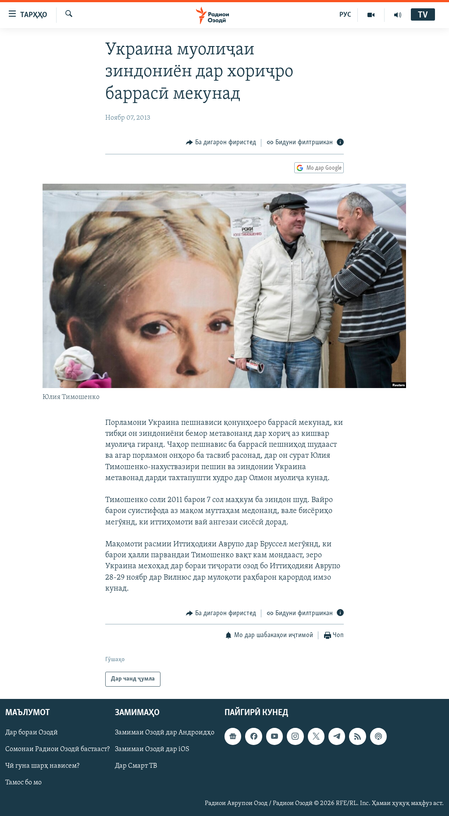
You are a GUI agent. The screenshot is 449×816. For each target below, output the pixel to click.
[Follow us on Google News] (232, 736)
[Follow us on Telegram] (336, 736)
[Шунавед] (398, 14)
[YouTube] (371, 14)
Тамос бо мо (23, 783)
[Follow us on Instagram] (295, 736)
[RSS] (357, 736)
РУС (345, 14)
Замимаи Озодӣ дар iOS (152, 749)
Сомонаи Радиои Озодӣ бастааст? (57, 749)
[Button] (221, 143)
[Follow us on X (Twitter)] (316, 736)
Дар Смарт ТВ (136, 766)
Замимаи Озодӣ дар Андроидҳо (164, 733)
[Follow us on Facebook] (253, 736)
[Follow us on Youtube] (274, 736)
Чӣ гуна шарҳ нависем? (42, 766)
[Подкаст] (378, 736)
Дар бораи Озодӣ (31, 733)
